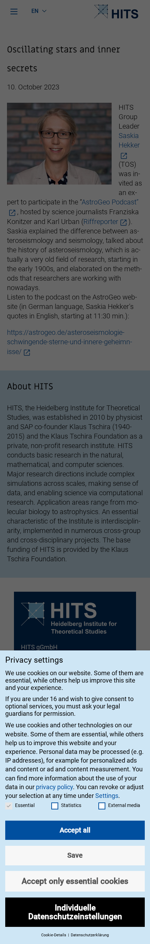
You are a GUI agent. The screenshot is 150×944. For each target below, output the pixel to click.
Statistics (71, 805)
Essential (25, 805)
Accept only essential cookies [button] (75, 881)
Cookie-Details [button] (54, 935)
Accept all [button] (75, 830)
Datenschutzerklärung (90, 935)
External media (124, 805)
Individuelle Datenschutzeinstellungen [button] (75, 912)
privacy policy (54, 787)
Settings (106, 795)
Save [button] (75, 855)
